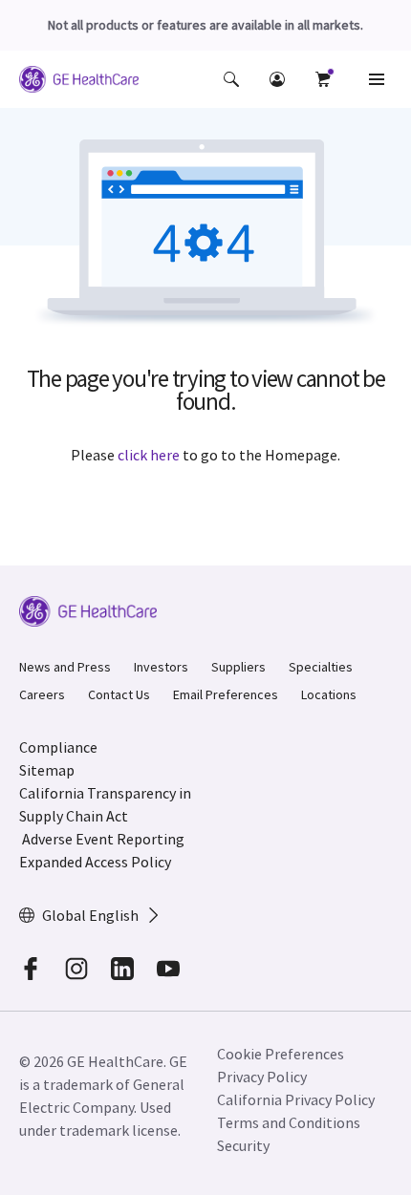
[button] (231, 79)
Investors (161, 666)
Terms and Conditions (288, 1122)
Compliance (58, 747)
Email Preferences (225, 694)
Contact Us (119, 694)
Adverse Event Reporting (103, 838)
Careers (42, 694)
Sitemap (47, 769)
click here (149, 454)
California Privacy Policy (296, 1099)
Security (243, 1145)
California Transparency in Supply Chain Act (105, 804)
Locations (329, 694)
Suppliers (238, 666)
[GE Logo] (79, 82)
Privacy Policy (262, 1076)
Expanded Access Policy (95, 861)
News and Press (65, 666)
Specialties (321, 666)
